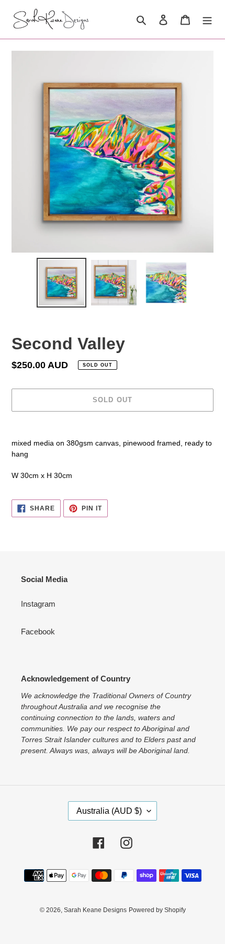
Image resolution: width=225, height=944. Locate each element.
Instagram (38, 603)
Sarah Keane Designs (95, 910)
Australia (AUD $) (109, 810)
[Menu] (207, 19)
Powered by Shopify (157, 910)
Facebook (38, 631)
